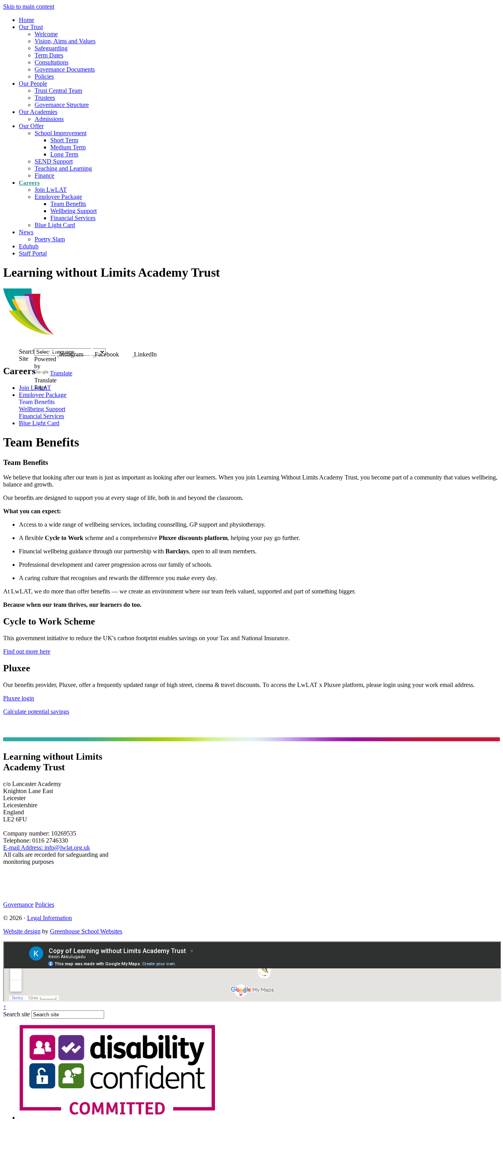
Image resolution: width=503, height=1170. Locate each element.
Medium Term (68, 147)
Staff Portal (33, 253)
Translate (61, 373)
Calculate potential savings (36, 711)
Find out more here (26, 651)
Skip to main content (28, 6)
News (26, 232)
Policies (44, 76)
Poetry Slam (50, 239)
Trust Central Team (58, 90)
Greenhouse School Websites (86, 931)
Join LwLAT (51, 189)
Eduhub (29, 246)
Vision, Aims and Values (65, 41)
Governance (18, 904)
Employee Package (58, 196)
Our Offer (31, 126)
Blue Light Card (55, 225)
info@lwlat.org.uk (46, 847)
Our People (33, 83)
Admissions (49, 119)
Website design (21, 931)
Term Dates (49, 55)
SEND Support (54, 161)
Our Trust (31, 27)
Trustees (45, 97)
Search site (16, 1014)
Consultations (51, 62)
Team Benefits (68, 203)
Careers (29, 182)
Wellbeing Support (73, 211)
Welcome (46, 34)
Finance (44, 175)
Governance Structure (62, 104)
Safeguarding (51, 48)
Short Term (64, 140)
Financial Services (72, 218)
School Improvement (60, 133)
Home (26, 20)
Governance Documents (65, 69)
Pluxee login (18, 698)
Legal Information (49, 918)
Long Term (64, 154)
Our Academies (38, 111)
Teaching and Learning (63, 168)
